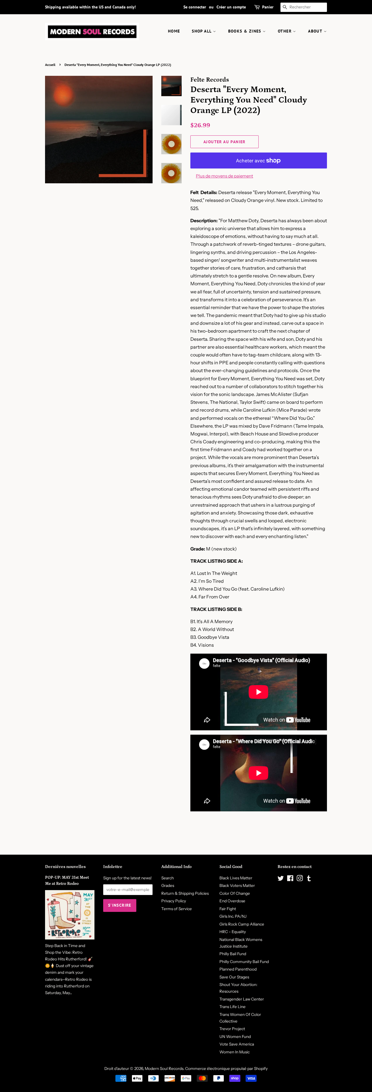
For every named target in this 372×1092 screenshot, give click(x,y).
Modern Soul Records (164, 1068)
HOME (174, 31)
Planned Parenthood (238, 969)
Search (167, 878)
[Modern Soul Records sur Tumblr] (309, 879)
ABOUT (315, 31)
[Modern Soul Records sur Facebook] (290, 879)
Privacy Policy (173, 901)
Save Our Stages (234, 977)
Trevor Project (232, 1028)
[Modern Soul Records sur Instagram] (299, 879)
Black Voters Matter (237, 885)
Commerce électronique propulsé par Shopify (226, 1068)
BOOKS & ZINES (245, 31)
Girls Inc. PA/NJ (232, 916)
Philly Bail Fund (232, 953)
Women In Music (234, 1052)
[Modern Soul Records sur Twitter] (281, 879)
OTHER (285, 31)
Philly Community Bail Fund (244, 961)
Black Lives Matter (235, 878)
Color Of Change (234, 893)
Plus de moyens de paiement (224, 176)
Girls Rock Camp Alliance (241, 924)
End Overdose (232, 901)
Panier (267, 7)
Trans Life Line (232, 1006)
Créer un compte (231, 7)
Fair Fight (227, 908)
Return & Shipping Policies (185, 893)
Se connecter (194, 7)
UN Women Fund (235, 1036)
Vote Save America (236, 1044)
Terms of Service (176, 908)
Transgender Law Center (241, 999)
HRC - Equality (232, 931)
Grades (167, 885)
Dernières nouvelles (65, 866)
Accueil (50, 64)
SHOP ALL (202, 31)
